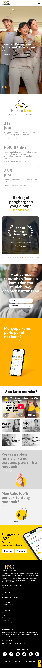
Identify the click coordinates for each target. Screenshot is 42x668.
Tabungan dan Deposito (10, 597)
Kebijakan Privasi (7, 585)
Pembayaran (6, 602)
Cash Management (8, 618)
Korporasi (6, 610)
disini (21, 582)
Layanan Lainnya (7, 605)
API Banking (6, 620)
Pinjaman (5, 600)
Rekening (5, 595)
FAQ (3, 588)
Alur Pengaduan (18, 585)
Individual (6, 592)
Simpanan (5, 613)
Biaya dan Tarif (7, 623)
